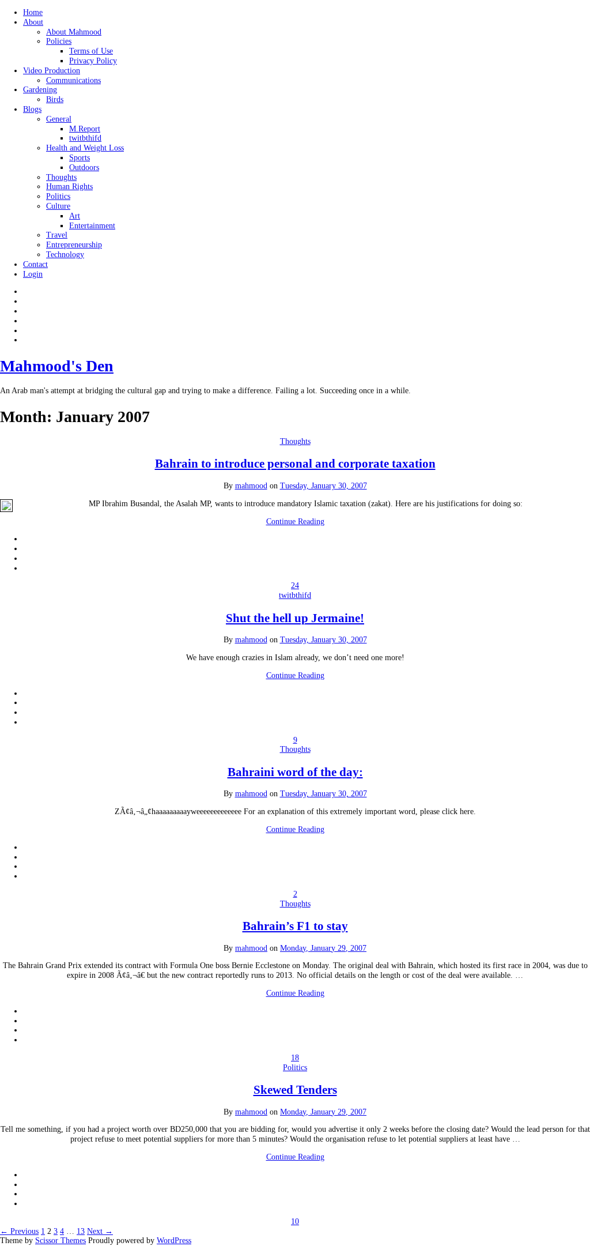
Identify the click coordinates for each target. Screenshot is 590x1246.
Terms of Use (91, 51)
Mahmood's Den (57, 366)
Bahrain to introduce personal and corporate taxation (295, 463)
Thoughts (61, 177)
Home (33, 12)
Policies (58, 41)
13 (81, 1231)
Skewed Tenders (295, 1090)
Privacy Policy (93, 61)
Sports (79, 157)
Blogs (32, 109)
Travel (56, 235)
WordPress (174, 1240)
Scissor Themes (60, 1240)
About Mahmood (73, 32)
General (58, 119)
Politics (58, 196)
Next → (100, 1231)
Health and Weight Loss (85, 148)
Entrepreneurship (74, 244)
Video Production (51, 70)
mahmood (251, 485)
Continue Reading (295, 521)
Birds (54, 99)
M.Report (84, 129)
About (33, 22)
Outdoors (84, 167)
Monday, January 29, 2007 (323, 948)
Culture (58, 206)
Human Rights (69, 186)
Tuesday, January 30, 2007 (323, 485)
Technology (65, 254)
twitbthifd (85, 138)
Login (33, 274)
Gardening (40, 89)
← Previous (19, 1231)
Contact (35, 264)
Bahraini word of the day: (295, 772)
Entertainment (92, 225)
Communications (73, 80)
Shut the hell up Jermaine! (295, 618)
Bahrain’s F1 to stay (295, 926)
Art (74, 216)
